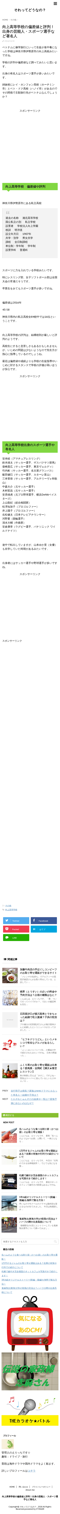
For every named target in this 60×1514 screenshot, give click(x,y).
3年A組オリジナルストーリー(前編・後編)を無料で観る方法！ (38, 1199)
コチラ (32, 1470)
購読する (9, 1115)
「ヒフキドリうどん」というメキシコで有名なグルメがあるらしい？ (38, 1043)
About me (30, 1490)
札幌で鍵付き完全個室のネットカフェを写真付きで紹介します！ (38, 1177)
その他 (8, 905)
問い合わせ (23, 1487)
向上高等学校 (11, 909)
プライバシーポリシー (41, 1487)
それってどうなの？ (30, 10)
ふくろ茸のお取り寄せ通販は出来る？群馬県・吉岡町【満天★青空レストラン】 (38, 1068)
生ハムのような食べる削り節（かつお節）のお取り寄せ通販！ (38, 1130)
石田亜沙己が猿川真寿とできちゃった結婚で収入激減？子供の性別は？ (38, 1017)
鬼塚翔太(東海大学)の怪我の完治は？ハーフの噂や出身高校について (38, 1220)
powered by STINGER (34, 1509)
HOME (12, 1487)
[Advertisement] (30, 146)
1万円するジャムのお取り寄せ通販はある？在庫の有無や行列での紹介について (38, 1153)
